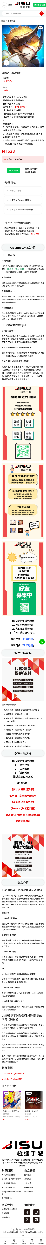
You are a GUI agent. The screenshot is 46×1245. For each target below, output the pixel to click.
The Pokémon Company (11, 1117)
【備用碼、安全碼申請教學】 (23, 795)
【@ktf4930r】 (21, 106)
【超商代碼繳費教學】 (23, 802)
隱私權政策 (6, 1217)
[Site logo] (22, 4)
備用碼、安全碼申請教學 (11, 1179)
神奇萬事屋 (31, 1232)
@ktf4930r (35, 234)
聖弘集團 (14, 1232)
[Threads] (27, 1220)
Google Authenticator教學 (12, 1192)
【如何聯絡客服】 (23, 821)
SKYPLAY (8, 81)
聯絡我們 (5, 1213)
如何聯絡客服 (7, 1198)
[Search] (41, 13)
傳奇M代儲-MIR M (31, 1111)
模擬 (6, 90)
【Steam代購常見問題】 (23, 808)
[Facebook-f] (27, 1212)
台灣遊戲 (27, 1179)
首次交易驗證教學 (9, 1174)
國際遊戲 (11, 21)
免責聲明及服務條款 (9, 1209)
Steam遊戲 (28, 1191)
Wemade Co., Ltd (31, 1117)
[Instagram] (36, 1212)
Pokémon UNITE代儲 (11, 1111)
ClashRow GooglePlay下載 (13, 1073)
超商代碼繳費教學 (9, 1183)
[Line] (36, 1220)
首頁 (3, 21)
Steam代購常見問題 (10, 1187)
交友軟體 (27, 1183)
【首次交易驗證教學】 (23, 789)
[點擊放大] (6, 63)
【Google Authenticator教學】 (23, 815)
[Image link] (22, 1148)
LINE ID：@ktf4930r (16, 269)
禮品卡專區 (28, 1187)
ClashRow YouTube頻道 (12, 1078)
